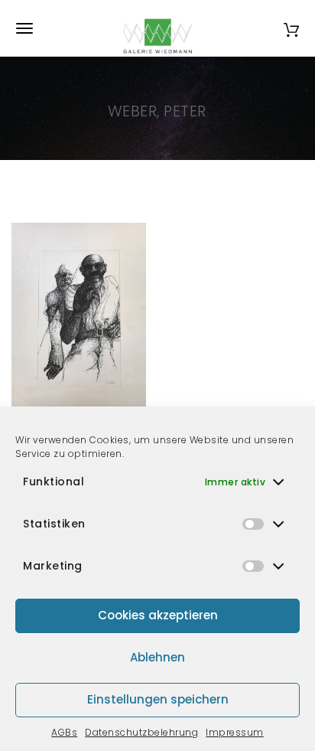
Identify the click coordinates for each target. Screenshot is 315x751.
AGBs (64, 732)
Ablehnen (157, 657)
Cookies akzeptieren (158, 615)
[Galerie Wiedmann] (157, 28)
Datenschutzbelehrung (141, 732)
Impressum (235, 732)
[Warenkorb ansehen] (291, 28)
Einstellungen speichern (158, 699)
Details (96, 399)
